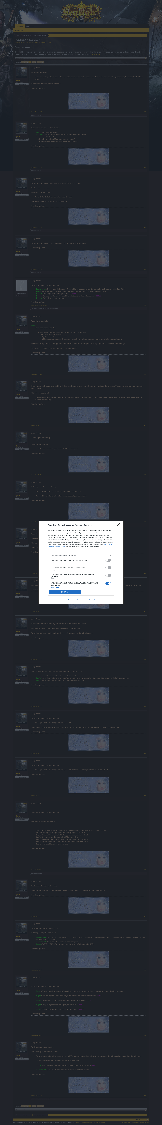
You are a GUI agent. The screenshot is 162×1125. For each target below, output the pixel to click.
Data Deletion (68, 600)
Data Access (81, 600)
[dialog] (81, 562)
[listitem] (81, 555)
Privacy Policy (93, 600)
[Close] (119, 525)
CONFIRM (65, 592)
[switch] (108, 560)
